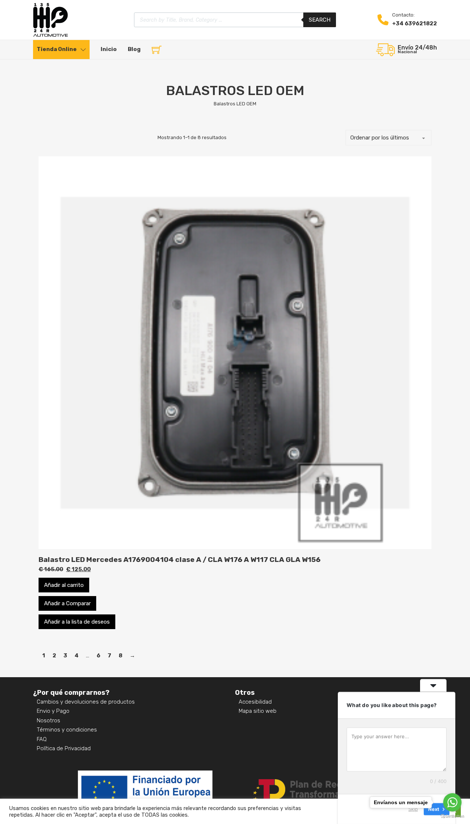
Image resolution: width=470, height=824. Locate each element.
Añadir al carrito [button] (64, 585)
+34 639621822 (414, 23)
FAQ (42, 739)
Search (319, 20)
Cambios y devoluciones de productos (86, 701)
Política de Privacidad (64, 748)
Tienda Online (57, 49)
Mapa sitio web (257, 711)
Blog (134, 49)
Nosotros (48, 720)
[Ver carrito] (157, 50)
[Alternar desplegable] (83, 49)
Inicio (109, 49)
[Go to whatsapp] (452, 802)
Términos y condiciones (67, 729)
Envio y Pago (53, 711)
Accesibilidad (255, 701)
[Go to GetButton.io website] (452, 816)
